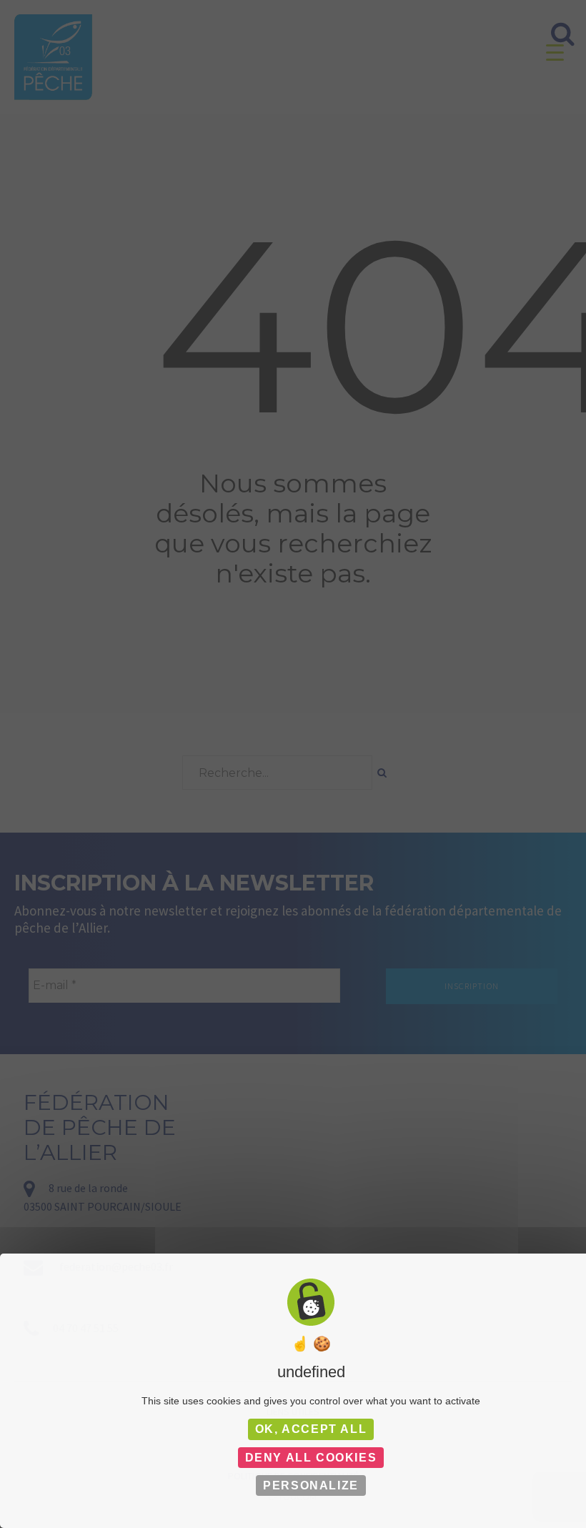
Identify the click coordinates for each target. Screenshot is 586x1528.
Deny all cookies (311, 1458)
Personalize (311, 1485)
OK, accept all (311, 1429)
